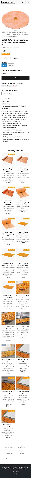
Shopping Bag (9, 459)
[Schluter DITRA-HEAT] (22, 318)
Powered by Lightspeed (15, 474)
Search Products (9, 448)
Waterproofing (16, 34)
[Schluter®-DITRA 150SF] (22, 351)
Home (3, 32)
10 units (11, 65)
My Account (21, 448)
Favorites (21, 453)
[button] (8, 2)
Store (8, 32)
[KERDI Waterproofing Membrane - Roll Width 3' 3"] (22, 159)
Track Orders (9, 453)
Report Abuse (15, 471)
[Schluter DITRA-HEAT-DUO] (8, 351)
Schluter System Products (19, 32)
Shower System (6, 34)
